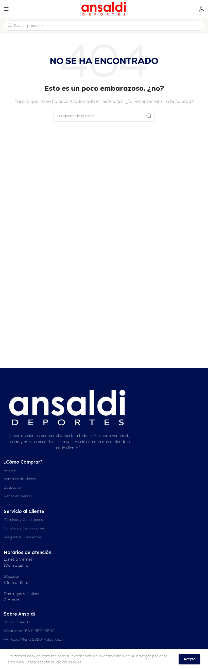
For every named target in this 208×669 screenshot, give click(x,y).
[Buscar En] (149, 116)
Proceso (10, 470)
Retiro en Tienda (18, 496)
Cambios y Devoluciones (24, 528)
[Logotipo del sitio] (104, 8)
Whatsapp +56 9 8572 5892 (29, 630)
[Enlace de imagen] (68, 407)
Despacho (12, 487)
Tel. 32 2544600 (18, 622)
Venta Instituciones (20, 478)
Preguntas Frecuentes (23, 537)
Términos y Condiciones (23, 519)
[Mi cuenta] (202, 9)
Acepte (189, 659)
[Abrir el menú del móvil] (6, 9)
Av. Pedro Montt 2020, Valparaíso (33, 639)
